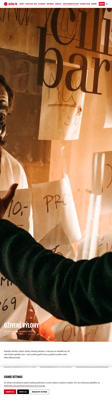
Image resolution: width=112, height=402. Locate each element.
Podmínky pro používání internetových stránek (24, 385)
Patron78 (41, 4)
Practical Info (31, 4)
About (21, 4)
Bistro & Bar (85, 4)
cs (107, 4)
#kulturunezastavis (71, 4)
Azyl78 (93, 4)
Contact (58, 4)
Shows (101, 4)
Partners (50, 4)
